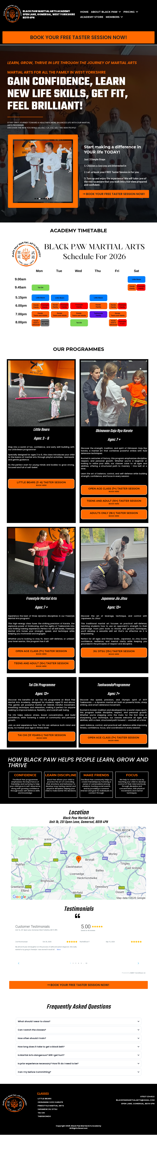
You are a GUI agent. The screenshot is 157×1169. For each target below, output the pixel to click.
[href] (78, 863)
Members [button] (113, 17)
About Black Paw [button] (104, 11)
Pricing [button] (129, 11)
